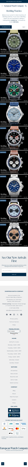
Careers (14, 399)
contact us (14, 20)
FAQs (14, 325)
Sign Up (14, 274)
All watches (14, 370)
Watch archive (14, 382)
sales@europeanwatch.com (14, 310)
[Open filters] (2, 463)
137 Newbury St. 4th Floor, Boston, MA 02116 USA (14, 300)
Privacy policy (14, 318)
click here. (16, 22)
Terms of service (14, 321)
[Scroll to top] (25, 463)
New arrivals (14, 373)
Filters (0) (5, 26)
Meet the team (14, 396)
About (14, 393)
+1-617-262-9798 (14, 308)
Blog (14, 390)
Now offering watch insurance (14, 1)
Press (14, 402)
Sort (24, 27)
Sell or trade (14, 379)
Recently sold (14, 376)
